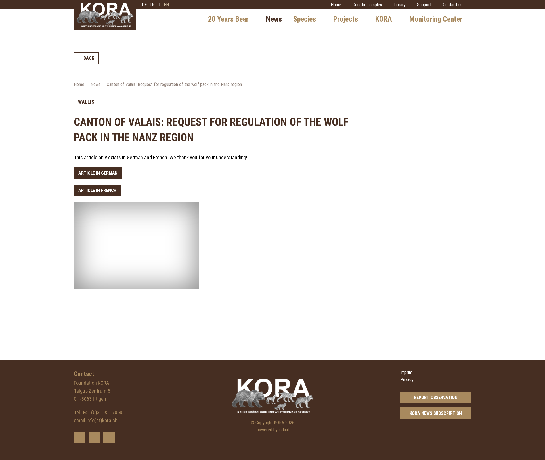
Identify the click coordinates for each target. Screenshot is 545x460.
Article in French (97, 190)
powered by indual (273, 429)
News (95, 84)
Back (88, 58)
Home (79, 84)
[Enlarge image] (136, 245)
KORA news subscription (436, 413)
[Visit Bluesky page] (79, 437)
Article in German (98, 173)
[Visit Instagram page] (109, 437)
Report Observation (435, 397)
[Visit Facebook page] (94, 437)
